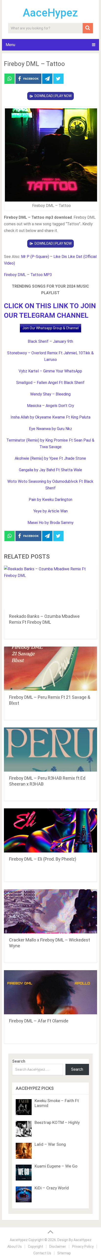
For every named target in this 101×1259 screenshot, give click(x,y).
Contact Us (42, 1253)
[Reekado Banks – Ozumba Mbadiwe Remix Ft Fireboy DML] (50, 588)
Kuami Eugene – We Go (56, 1166)
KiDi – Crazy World (52, 1187)
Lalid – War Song (50, 1144)
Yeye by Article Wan (50, 511)
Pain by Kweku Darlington (50, 499)
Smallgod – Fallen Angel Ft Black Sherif (50, 382)
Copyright (35, 1246)
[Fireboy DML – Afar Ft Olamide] (50, 992)
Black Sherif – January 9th (50, 341)
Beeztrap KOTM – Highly (57, 1122)
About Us (14, 1246)
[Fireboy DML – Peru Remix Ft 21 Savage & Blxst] (50, 669)
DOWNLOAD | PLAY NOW (53, 96)
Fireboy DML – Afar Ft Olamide (38, 1020)
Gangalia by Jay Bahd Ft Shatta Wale (50, 470)
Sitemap (64, 1253)
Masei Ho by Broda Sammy (50, 522)
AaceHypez (50, 12)
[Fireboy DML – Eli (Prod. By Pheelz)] (50, 830)
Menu (10, 44)
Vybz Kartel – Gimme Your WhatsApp (50, 371)
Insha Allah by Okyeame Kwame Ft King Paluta (50, 417)
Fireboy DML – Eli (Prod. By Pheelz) (42, 859)
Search (18, 1061)
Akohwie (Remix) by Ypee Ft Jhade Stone (50, 458)
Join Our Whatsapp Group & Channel (50, 328)
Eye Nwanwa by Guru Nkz (50, 428)
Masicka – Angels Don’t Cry (50, 405)
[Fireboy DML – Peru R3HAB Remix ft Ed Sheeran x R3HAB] (50, 749)
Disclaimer (57, 1246)
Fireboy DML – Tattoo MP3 (28, 274)
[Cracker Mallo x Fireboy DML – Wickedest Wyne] (50, 911)
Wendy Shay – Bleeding (50, 394)
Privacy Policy (83, 1246)
